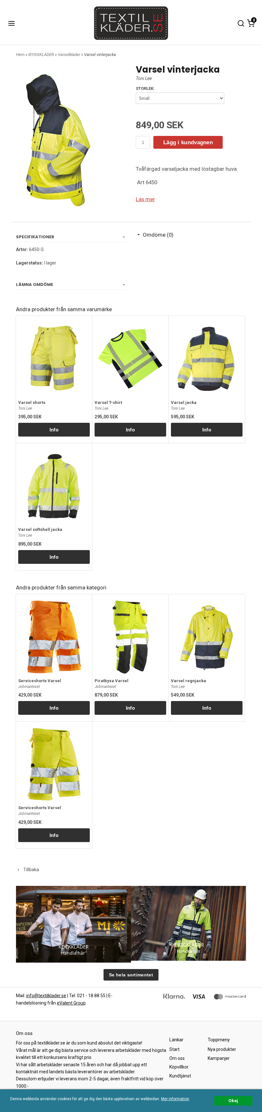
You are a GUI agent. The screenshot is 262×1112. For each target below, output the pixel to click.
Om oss (177, 1058)
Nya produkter (222, 1049)
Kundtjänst (180, 1075)
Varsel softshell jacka (40, 529)
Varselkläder (69, 54)
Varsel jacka (183, 402)
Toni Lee (144, 78)
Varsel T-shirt (108, 402)
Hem (20, 54)
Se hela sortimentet (131, 974)
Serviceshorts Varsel (39, 680)
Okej (233, 1100)
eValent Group (71, 1003)
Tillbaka (29, 869)
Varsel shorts (31, 402)
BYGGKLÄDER (41, 54)
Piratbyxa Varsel (111, 680)
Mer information (175, 1099)
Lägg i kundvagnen (188, 142)
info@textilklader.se (46, 995)
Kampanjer (219, 1058)
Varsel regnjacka (188, 680)
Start (174, 1049)
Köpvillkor (179, 1066)
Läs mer (145, 199)
